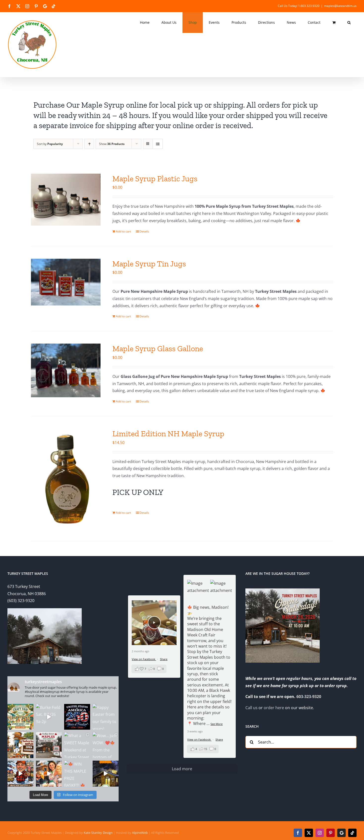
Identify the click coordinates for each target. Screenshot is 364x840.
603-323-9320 (308, 696)
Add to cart (123, 231)
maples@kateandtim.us (340, 6)
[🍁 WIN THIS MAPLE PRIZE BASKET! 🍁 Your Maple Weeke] (77, 774)
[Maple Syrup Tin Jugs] (66, 282)
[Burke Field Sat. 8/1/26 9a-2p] (49, 717)
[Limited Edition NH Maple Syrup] (66, 479)
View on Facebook (199, 739)
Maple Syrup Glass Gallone (157, 348)
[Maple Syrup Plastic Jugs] (66, 200)
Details (144, 231)
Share (219, 739)
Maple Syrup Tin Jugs (149, 263)
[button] (349, 22)
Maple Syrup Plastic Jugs (154, 178)
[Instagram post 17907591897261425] (77, 717)
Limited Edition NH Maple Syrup (168, 433)
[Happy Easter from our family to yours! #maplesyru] (106, 717)
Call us (251, 707)
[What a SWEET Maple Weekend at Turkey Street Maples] (77, 745)
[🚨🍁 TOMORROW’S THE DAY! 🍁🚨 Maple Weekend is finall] (49, 774)
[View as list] (157, 144)
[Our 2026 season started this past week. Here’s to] (106, 774)
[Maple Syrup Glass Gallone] (66, 370)
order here (274, 707)
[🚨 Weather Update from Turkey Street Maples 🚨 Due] (20, 774)
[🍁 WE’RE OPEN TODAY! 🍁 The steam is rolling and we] (49, 745)
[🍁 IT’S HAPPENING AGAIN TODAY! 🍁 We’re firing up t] (20, 745)
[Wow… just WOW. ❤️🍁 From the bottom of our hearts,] (106, 745)
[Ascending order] (89, 144)
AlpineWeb (140, 832)
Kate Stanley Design (98, 832)
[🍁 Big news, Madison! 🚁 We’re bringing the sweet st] (20, 717)
